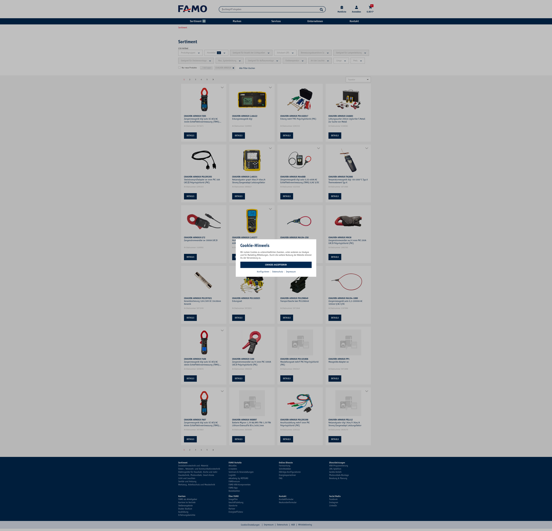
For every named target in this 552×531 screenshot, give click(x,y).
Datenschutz (278, 271)
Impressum (291, 271)
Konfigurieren (263, 271)
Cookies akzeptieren (276, 264)
